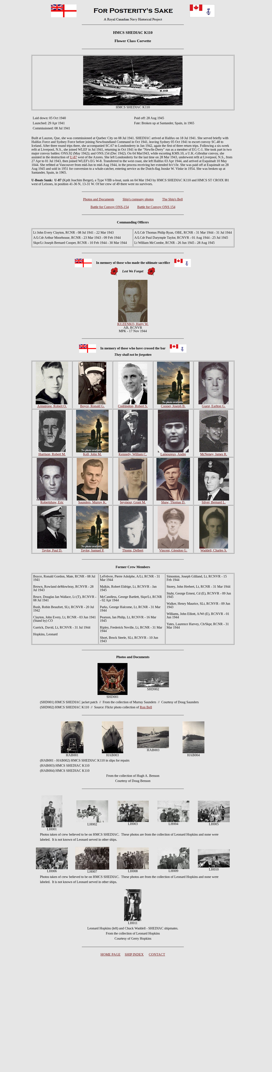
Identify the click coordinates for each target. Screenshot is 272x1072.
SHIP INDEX (134, 954)
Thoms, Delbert (132, 550)
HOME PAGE (110, 954)
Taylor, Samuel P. (92, 550)
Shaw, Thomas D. (173, 502)
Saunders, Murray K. (92, 502)
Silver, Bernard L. (214, 502)
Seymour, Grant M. (133, 502)
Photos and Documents (98, 199)
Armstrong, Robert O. (52, 406)
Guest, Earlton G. (213, 406)
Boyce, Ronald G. (92, 406)
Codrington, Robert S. (133, 406)
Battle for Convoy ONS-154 (110, 207)
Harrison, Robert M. (52, 454)
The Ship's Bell (172, 199)
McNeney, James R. (213, 454)
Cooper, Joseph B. (173, 406)
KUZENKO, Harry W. (133, 324)
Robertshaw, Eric (52, 502)
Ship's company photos (138, 199)
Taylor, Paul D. (52, 550)
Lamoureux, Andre (173, 454)
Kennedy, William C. (133, 454)
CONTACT (157, 954)
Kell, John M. (92, 454)
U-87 (73, 157)
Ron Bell (146, 707)
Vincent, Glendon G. (173, 550)
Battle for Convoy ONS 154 (156, 207)
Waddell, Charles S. (213, 550)
